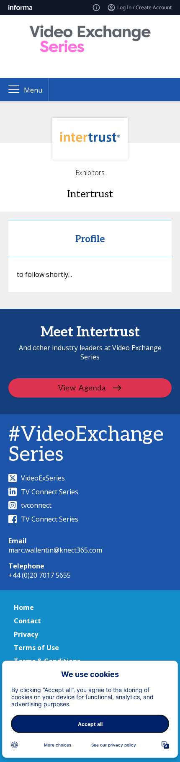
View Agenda (82, 388)
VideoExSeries (43, 478)
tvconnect (36, 505)
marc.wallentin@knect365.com (55, 550)
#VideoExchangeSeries (86, 445)
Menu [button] (33, 90)
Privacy (26, 634)
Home (24, 607)
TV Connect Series (49, 491)
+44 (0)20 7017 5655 (39, 575)
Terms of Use (36, 647)
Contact (27, 620)
